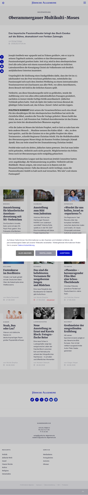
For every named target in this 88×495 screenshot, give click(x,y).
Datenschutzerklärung (26, 245)
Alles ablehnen (24, 253)
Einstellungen (46, 253)
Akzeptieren (65, 253)
